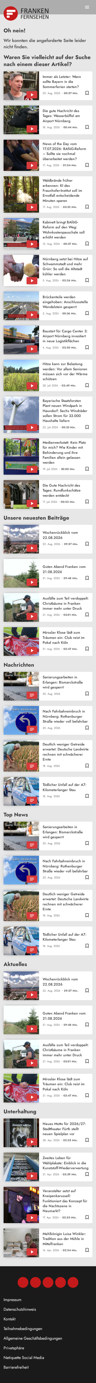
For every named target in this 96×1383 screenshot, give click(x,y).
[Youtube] (48, 1282)
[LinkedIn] (60, 1282)
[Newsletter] (73, 1282)
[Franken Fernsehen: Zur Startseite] (26, 13)
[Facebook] (23, 1282)
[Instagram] (35, 1282)
